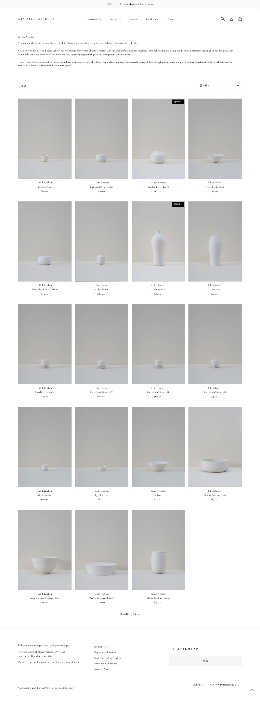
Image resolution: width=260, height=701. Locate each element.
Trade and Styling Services (107, 658)
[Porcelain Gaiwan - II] (215, 344)
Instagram (42, 662)
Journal (133, 19)
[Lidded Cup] (101, 241)
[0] (240, 19)
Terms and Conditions (105, 663)
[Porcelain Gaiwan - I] (45, 344)
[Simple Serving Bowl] (215, 447)
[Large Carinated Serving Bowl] (45, 550)
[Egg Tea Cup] (101, 447)
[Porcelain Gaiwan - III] (158, 344)
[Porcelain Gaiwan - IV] (101, 344)
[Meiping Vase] (158, 241)
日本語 (197, 685)
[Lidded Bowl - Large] (158, 138)
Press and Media (102, 669)
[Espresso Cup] (45, 138)
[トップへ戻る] (252, 690)
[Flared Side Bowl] (215, 138)
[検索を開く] (223, 19)
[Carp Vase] (215, 241)
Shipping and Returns (105, 652)
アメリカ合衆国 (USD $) (222, 685)
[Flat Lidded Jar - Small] (101, 138)
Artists (114, 19)
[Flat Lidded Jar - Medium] (45, 241)
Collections (92, 19)
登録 (205, 661)
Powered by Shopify (65, 687)
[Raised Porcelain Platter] (101, 550)
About (171, 19)
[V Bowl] (158, 447)
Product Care (100, 646)
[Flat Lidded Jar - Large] (158, 550)
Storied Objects (45, 687)
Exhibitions (152, 19)
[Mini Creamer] (45, 447)
